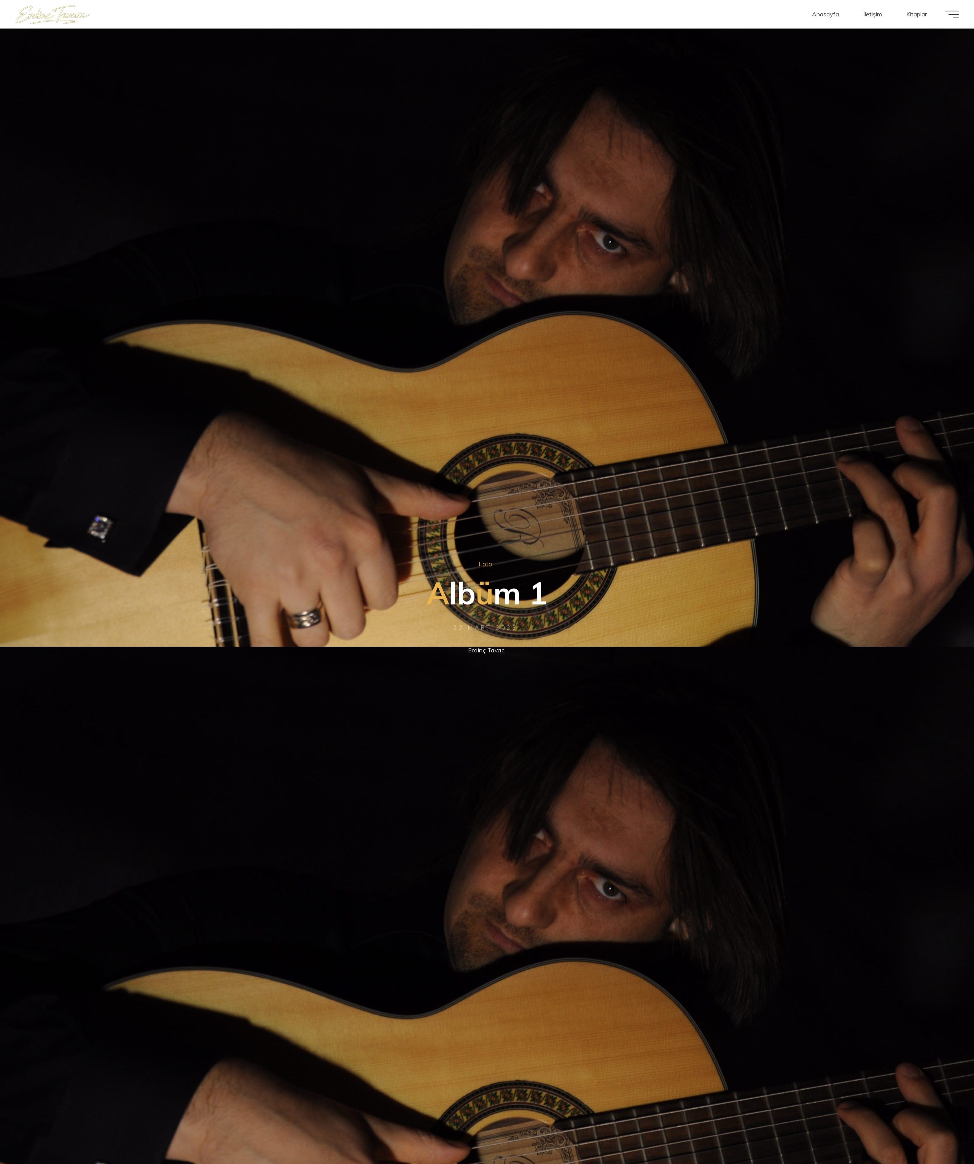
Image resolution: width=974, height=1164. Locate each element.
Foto (485, 564)
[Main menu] (952, 14)
